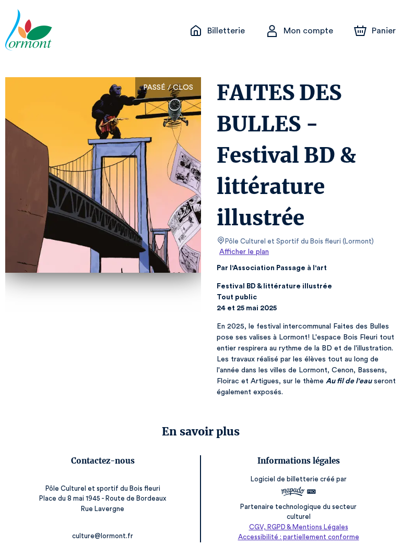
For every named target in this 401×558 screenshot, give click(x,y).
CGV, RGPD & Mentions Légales (298, 527)
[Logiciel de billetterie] (298, 493)
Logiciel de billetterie (285, 479)
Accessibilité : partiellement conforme (298, 536)
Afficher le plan (244, 252)
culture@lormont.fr (102, 535)
